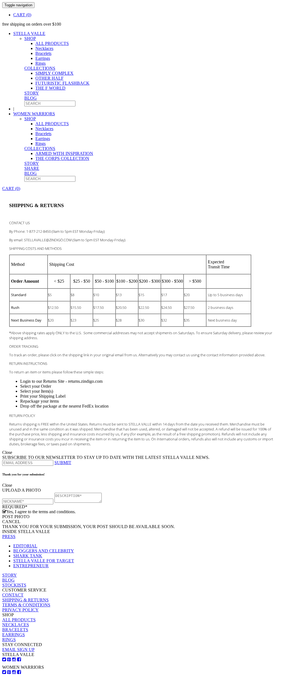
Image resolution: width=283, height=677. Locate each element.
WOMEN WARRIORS (34, 113)
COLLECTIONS (39, 68)
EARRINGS (13, 634)
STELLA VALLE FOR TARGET (43, 560)
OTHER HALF (49, 78)
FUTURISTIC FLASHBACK (62, 83)
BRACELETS (15, 629)
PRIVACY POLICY (20, 610)
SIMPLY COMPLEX (54, 73)
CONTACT (12, 595)
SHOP (30, 38)
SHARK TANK (27, 555)
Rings (40, 63)
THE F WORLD (50, 88)
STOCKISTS (14, 585)
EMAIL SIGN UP (18, 649)
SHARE (31, 168)
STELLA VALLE (29, 33)
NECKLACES (15, 624)
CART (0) (22, 14)
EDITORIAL (25, 546)
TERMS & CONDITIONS (26, 605)
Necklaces (44, 48)
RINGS (9, 639)
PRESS (8, 536)
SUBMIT (62, 462)
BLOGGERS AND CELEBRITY (43, 550)
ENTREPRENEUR (31, 565)
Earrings (42, 58)
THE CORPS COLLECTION (62, 158)
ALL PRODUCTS (52, 43)
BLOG (30, 98)
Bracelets (43, 53)
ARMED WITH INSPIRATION (64, 153)
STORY (31, 93)
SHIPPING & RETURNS (25, 600)
